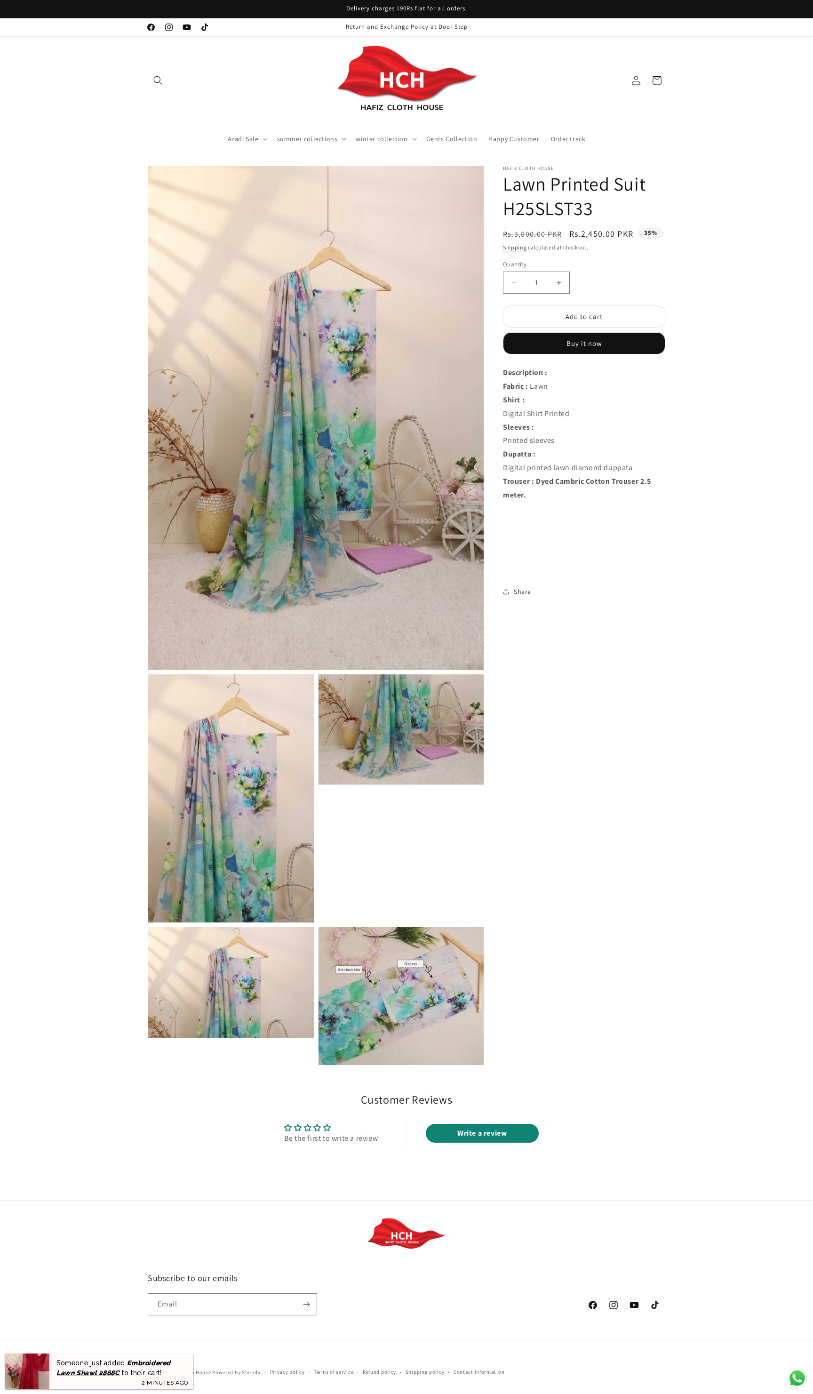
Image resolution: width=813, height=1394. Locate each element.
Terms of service (333, 1372)
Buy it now (584, 343)
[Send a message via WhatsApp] (797, 1378)
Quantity (514, 264)
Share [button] (522, 591)
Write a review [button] (482, 1133)
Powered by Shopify (236, 1372)
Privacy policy (287, 1372)
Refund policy (379, 1372)
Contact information (479, 1372)
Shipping (515, 247)
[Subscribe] (306, 1304)
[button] (158, 80)
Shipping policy (425, 1372)
